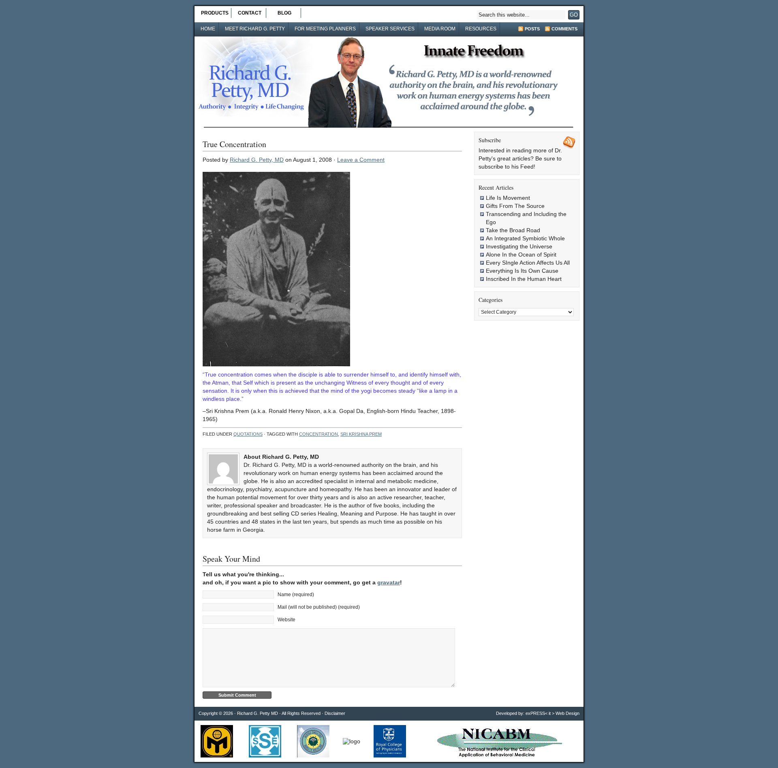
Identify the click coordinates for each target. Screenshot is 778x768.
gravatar (388, 582)
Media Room (439, 29)
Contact (249, 13)
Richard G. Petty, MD (257, 159)
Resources (480, 29)
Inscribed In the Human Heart (524, 279)
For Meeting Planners (325, 29)
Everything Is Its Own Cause (522, 270)
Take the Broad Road (513, 230)
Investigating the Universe (519, 246)
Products (215, 13)
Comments (564, 28)
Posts (532, 28)
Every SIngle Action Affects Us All (528, 262)
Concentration (318, 434)
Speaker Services (390, 29)
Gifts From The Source (515, 206)
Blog (284, 13)
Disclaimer (335, 713)
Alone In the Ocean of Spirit (521, 254)
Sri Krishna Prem (361, 434)
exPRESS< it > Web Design (552, 713)
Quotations (248, 434)
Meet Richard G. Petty (255, 29)
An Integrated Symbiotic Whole (525, 238)
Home (208, 29)
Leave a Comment (361, 159)
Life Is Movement (508, 198)
